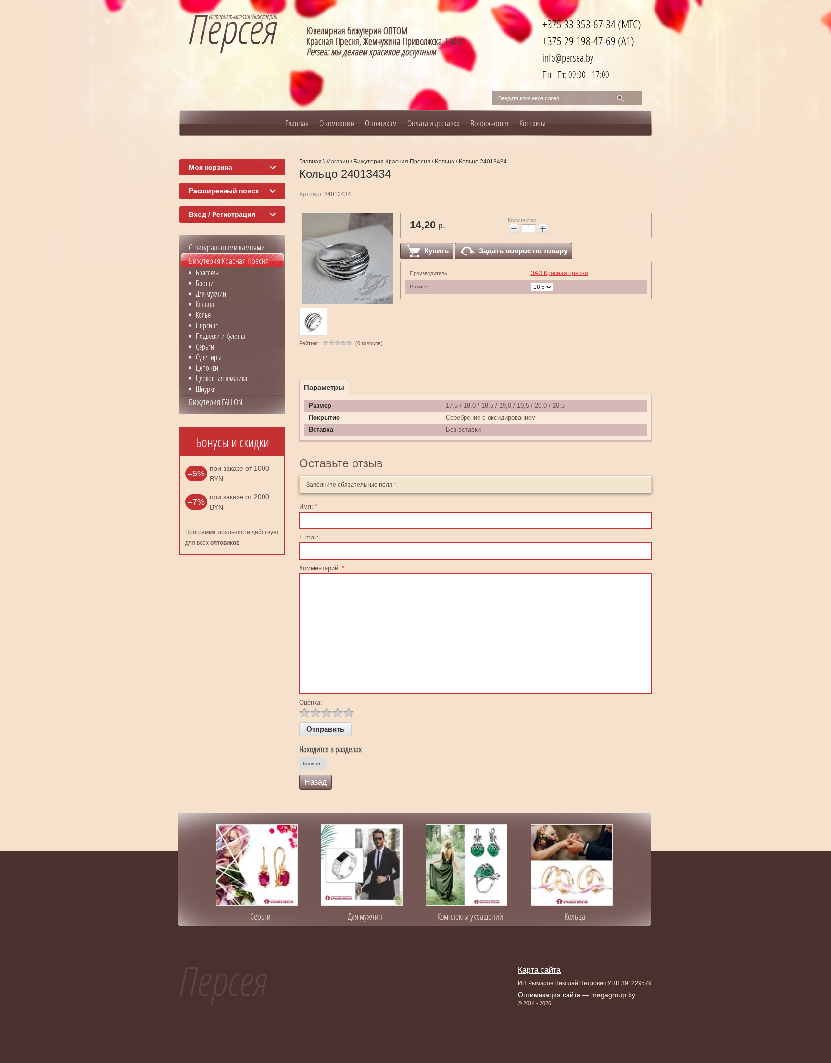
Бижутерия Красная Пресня (229, 260)
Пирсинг (207, 325)
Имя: (308, 506)
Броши (205, 283)
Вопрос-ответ (489, 123)
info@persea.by (567, 57)
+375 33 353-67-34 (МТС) (591, 24)
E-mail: (309, 537)
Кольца (311, 763)
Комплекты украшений (470, 916)
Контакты (532, 123)
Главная (297, 123)
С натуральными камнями (227, 247)
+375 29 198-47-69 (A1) (588, 41)
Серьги (205, 346)
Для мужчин (211, 293)
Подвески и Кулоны (220, 336)
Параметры (324, 387)
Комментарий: (321, 568)
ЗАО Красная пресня (559, 273)
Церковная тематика (221, 378)
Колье (203, 315)
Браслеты (208, 272)
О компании (336, 123)
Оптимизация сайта (549, 995)
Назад (315, 782)
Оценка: (310, 702)
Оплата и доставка (433, 123)
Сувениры (209, 357)
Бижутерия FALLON (216, 402)
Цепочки (207, 368)
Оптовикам (381, 123)
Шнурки (206, 389)
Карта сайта (539, 970)
